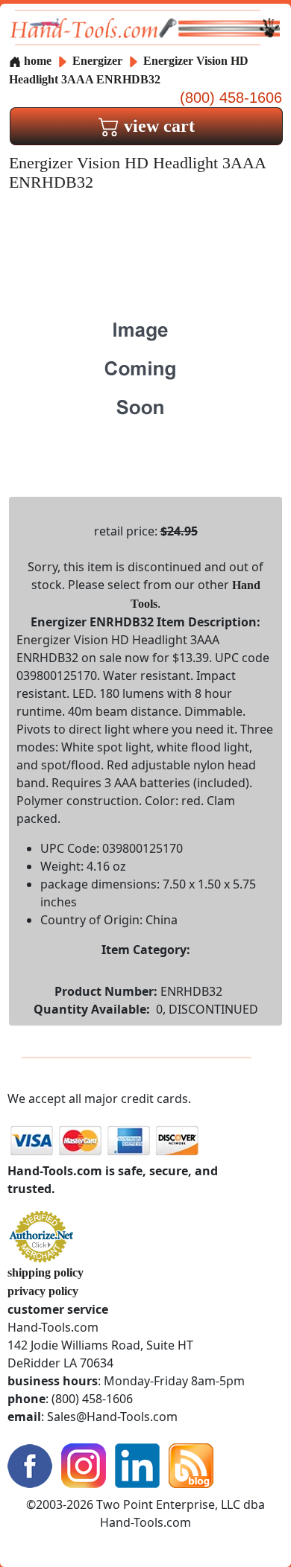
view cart (157, 126)
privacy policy (42, 1291)
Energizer (98, 60)
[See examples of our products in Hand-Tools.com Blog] (191, 1464)
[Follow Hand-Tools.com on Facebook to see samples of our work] (29, 1464)
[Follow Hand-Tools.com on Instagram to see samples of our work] (83, 1464)
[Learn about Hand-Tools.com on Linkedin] (137, 1464)
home (36, 60)
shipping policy (45, 1272)
